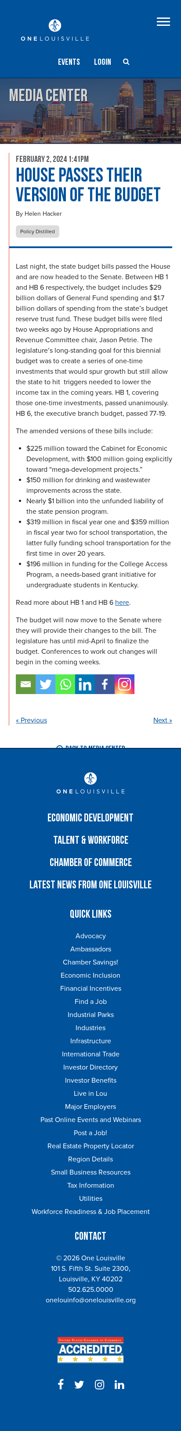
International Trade (90, 1054)
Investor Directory (90, 1067)
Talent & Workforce (90, 840)
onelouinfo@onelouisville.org (91, 1300)
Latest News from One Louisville (90, 885)
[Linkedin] (85, 684)
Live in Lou (90, 1093)
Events (69, 62)
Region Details (90, 1159)
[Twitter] (45, 684)
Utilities (90, 1198)
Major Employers (90, 1106)
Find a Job (91, 1001)
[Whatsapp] (65, 684)
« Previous (31, 720)
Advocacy (91, 936)
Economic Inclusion (90, 975)
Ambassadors (90, 949)
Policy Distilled (37, 231)
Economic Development (90, 818)
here (122, 602)
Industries (90, 1028)
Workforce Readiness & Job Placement (91, 1211)
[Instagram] (124, 684)
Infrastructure (90, 1041)
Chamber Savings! (90, 962)
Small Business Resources (90, 1172)
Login (102, 62)
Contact (90, 1236)
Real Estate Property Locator (90, 1146)
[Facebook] (105, 684)
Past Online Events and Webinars (90, 1119)
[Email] (26, 684)
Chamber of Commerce (91, 863)
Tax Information (90, 1185)
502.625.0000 (90, 1289)
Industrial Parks (91, 1014)
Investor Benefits (90, 1080)
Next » (162, 720)
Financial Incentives (90, 988)
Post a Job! (90, 1133)
